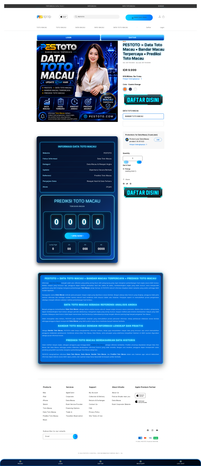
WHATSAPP (140, 463)
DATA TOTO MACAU (128, 6)
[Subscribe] (75, 436)
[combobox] (96, 17)
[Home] (44, 17)
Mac (44, 393)
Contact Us (93, 404)
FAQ (90, 408)
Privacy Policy (94, 412)
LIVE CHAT (180, 463)
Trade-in (69, 412)
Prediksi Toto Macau (98, 345)
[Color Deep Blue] (130, 89)
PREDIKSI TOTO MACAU (134, 124)
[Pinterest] (131, 184)
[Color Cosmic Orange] (125, 89)
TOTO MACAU (55, 6)
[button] (42, 27)
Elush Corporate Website (121, 404)
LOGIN (68, 37)
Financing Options (72, 408)
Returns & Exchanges (97, 400)
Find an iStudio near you (121, 396)
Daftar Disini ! (59, 6)
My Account (93, 393)
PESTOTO (144, 441)
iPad (44, 396)
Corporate (70, 396)
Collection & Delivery (97, 396)
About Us (115, 393)
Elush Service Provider (74, 404)
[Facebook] (124, 184)
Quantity (126, 153)
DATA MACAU (92, 6)
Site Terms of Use (95, 416)
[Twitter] (127, 184)
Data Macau (70, 400)
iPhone (45, 400)
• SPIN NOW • (77, 236)
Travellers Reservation (74, 416)
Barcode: (138, 63)
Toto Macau (47, 408)
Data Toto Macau (55, 283)
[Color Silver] (135, 89)
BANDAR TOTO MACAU (134, 116)
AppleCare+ (70, 393)
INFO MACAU (99, 27)
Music (45, 420)
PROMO (20, 463)
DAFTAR (132, 37)
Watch (45, 404)
